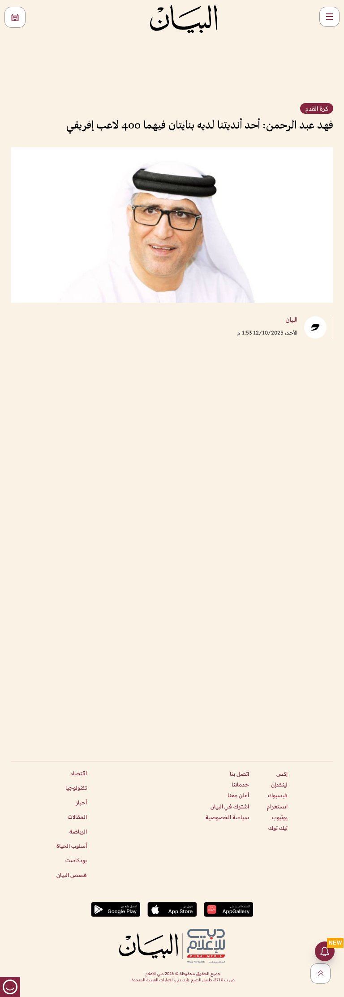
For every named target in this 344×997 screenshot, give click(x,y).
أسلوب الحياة (71, 845)
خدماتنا (240, 784)
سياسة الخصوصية (227, 817)
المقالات (77, 816)
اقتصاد (78, 773)
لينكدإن (279, 784)
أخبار (81, 802)
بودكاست (76, 860)
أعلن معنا (238, 795)
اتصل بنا (239, 773)
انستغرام (277, 806)
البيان (291, 320)
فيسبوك (278, 795)
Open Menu (329, 16)
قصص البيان (71, 875)
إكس (282, 773)
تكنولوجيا (76, 787)
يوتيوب (280, 817)
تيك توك (278, 828)
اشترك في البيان (230, 806)
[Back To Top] (320, 973)
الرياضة (78, 831)
